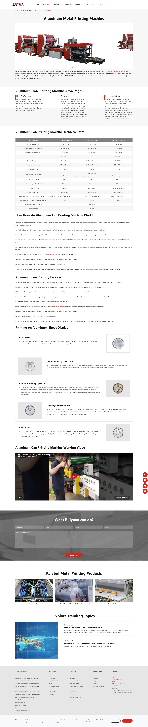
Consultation (73, 678)
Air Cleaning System (54, 686)
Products (46, 4)
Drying (50, 683)
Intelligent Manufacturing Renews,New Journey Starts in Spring (89, 643)
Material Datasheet (98, 686)
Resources (67, 4)
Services (56, 4)
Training (72, 694)
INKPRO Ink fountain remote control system (27, 686)
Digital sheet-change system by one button (26, 678)
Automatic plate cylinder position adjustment (27, 683)
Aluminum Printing (46, 10)
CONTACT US (73, 555)
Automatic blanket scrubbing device (24, 697)
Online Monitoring (113, 604)
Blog (94, 681)
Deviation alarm (19, 708)
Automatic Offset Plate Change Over (25, 681)
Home (18, 10)
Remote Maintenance (75, 697)
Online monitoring (20, 702)
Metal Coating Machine (55, 681)
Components (73, 691)
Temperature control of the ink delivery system (27, 694)
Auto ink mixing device (21, 689)
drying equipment (48, 254)
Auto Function (21, 671)
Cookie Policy (90, 722)
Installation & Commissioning (77, 681)
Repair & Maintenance (75, 689)
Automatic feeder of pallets (22, 710)
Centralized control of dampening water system (27, 691)
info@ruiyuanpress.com (118, 683)
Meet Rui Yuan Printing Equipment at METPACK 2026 (85, 627)
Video (95, 683)
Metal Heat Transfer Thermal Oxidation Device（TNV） (74, 604)
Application (52, 694)
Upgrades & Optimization (76, 686)
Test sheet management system (23, 699)
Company (35, 4)
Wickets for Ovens (34, 604)
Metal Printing (34, 10)
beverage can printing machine (114, 71)
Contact (78, 4)
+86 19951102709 (117, 679)
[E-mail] (145, 480)
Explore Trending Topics (74, 615)
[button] (72, 67)
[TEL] (145, 474)
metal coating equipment (56, 306)
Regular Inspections (75, 683)
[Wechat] (145, 485)
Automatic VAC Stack (21, 705)
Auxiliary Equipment (54, 689)
